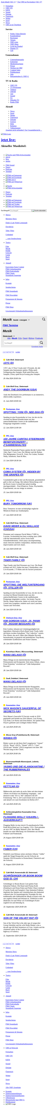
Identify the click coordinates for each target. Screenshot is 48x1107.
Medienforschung (16, 64)
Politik (8, 251)
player (8, 157)
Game (8, 255)
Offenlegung (10, 1098)
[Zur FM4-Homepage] (6, 134)
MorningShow (11, 219)
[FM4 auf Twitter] (13, 204)
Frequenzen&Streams (14, 299)
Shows (8, 215)
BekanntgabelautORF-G (15, 1100)
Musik (8, 249)
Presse (12, 66)
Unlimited (9, 235)
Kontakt (9, 283)
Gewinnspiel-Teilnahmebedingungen (19, 311)
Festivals (39, 338)
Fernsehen (9, 6)
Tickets (12, 40)
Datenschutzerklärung (14, 1094)
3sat (11, 94)
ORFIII (13, 92)
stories (8, 161)
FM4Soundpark (12, 291)
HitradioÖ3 (14, 100)
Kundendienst (15, 36)
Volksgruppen (15, 128)
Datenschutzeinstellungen (15, 1096)
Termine (9, 171)
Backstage (14, 38)
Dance (8, 167)
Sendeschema (11, 287)
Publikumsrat (15, 72)
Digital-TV (14, 48)
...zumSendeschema (13, 239)
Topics (8, 243)
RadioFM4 (14, 102)
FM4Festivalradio (12, 271)
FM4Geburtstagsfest (13, 269)
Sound (8, 12)
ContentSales (15, 70)
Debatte (8, 14)
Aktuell (8, 263)
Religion (13, 126)
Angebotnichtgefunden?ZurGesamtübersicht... (24, 130)
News (8, 23)
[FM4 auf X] (11, 180)
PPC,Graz (10, 436)
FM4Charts (10, 273)
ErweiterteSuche (37, 346)
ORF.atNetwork (12, 1048)
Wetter (8, 18)
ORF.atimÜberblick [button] (13, 25)
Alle (9, 338)
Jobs (12, 74)
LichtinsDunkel (16, 46)
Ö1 (11, 98)
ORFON (9, 8)
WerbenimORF (16, 68)
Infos (7, 279)
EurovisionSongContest (15, 267)
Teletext (13, 90)
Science (13, 122)
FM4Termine (10, 325)
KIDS (8, 10)
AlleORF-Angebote (13, 1087)
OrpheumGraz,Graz (14, 618)
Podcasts (9, 169)
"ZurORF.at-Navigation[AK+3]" (29, 2)
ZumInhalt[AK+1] (8, 2)
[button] (18, 155)
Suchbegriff (5, 210)
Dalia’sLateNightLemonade (16, 223)
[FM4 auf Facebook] (14, 177)
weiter (17, 352)
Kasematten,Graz (13, 705)
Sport (8, 21)
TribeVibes (10, 231)
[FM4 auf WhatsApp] (14, 182)
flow (7, 159)
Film (7, 246)
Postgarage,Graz (13, 409)
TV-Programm (15, 87)
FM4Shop (10, 307)
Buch (8, 257)
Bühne (31, 338)
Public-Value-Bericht (18, 34)
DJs (20, 338)
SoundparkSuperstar (13, 275)
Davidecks (9, 227)
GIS (11, 50)
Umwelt (9, 253)
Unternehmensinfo (17, 60)
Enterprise (14, 62)
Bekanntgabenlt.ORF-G (19, 76)
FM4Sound (10, 165)
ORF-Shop (14, 44)
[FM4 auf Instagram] (14, 175)
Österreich (9, 16)
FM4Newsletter (12, 295)
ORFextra (14, 42)
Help (12, 124)
